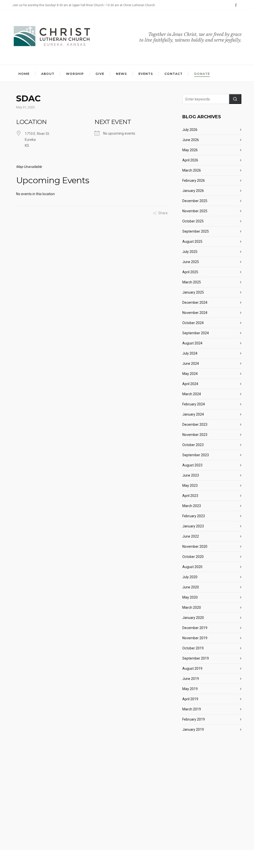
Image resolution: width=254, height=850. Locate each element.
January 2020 (193, 618)
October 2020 (193, 557)
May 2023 (190, 485)
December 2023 (194, 424)
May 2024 (190, 374)
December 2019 (194, 628)
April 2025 (190, 272)
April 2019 (190, 699)
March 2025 (191, 282)
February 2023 (193, 516)
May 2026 (190, 150)
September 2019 (195, 658)
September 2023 (195, 455)
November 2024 (194, 313)
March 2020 (191, 607)
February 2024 (193, 404)
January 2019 (193, 729)
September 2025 (195, 231)
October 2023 (193, 445)
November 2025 (194, 211)
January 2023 (193, 526)
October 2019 (193, 648)
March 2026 (191, 170)
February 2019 (193, 719)
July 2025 (189, 252)
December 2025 (194, 201)
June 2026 (190, 140)
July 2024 (189, 353)
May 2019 (190, 689)
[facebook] (236, 5)
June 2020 (190, 587)
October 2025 (193, 221)
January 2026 (193, 191)
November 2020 (194, 546)
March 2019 (191, 709)
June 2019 (190, 679)
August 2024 (192, 343)
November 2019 (194, 638)
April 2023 (190, 496)
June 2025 (190, 262)
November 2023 (194, 435)
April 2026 (190, 160)
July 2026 (189, 130)
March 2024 (191, 394)
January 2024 (193, 414)
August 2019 (192, 668)
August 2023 (192, 465)
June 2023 (190, 475)
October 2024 (193, 323)
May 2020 (190, 597)
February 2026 (193, 180)
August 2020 (192, 567)
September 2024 (195, 333)
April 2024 (190, 384)
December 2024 (194, 302)
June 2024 (190, 363)
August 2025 (192, 241)
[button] (235, 99)
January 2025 (193, 292)
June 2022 (190, 536)
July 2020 (189, 577)
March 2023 (191, 506)
